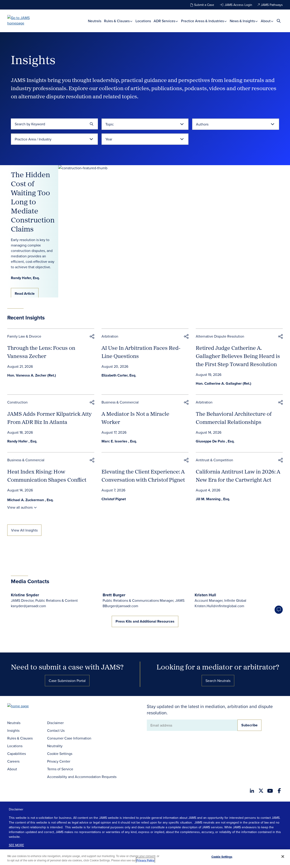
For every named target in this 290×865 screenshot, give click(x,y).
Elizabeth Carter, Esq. (119, 375)
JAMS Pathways (272, 5)
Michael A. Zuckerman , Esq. (30, 500)
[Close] (283, 857)
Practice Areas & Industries (203, 21)
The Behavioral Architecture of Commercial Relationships (233, 418)
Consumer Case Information (69, 738)
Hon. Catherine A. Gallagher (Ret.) (223, 383)
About (266, 21)
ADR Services (165, 21)
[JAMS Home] (25, 20)
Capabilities (16, 753)
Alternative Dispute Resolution (220, 336)
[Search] (91, 124)
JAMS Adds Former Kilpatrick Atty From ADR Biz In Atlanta (49, 418)
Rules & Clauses (117, 21)
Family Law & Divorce (24, 336)
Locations (143, 21)
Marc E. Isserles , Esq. (119, 441)
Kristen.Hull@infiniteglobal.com (219, 605)
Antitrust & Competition (214, 459)
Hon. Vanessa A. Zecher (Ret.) (31, 375)
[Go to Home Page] (25, 706)
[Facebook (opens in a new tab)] (279, 790)
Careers (13, 761)
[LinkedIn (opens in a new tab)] (252, 791)
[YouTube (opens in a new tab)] (270, 791)
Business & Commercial (120, 402)
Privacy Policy (145, 860)
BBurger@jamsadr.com (120, 605)
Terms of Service (60, 768)
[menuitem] (94, 21)
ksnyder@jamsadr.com (28, 605)
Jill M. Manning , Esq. (213, 499)
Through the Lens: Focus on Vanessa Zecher (41, 352)
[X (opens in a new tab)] (261, 791)
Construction (17, 402)
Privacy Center (58, 761)
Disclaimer (55, 722)
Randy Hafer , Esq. (22, 441)
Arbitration (110, 336)
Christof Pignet (114, 499)
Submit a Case (204, 5)
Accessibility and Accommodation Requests (81, 776)
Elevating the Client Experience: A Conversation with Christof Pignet (143, 475)
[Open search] (279, 21)
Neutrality (55, 745)
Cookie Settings (59, 753)
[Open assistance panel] (279, 610)
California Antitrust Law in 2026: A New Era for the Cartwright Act (238, 475)
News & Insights (243, 21)
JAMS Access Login (238, 5)
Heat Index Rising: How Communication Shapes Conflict (46, 475)
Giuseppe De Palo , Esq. (215, 441)
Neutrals (94, 21)
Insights (13, 730)
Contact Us (56, 730)
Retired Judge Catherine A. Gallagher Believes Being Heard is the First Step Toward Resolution (238, 356)
